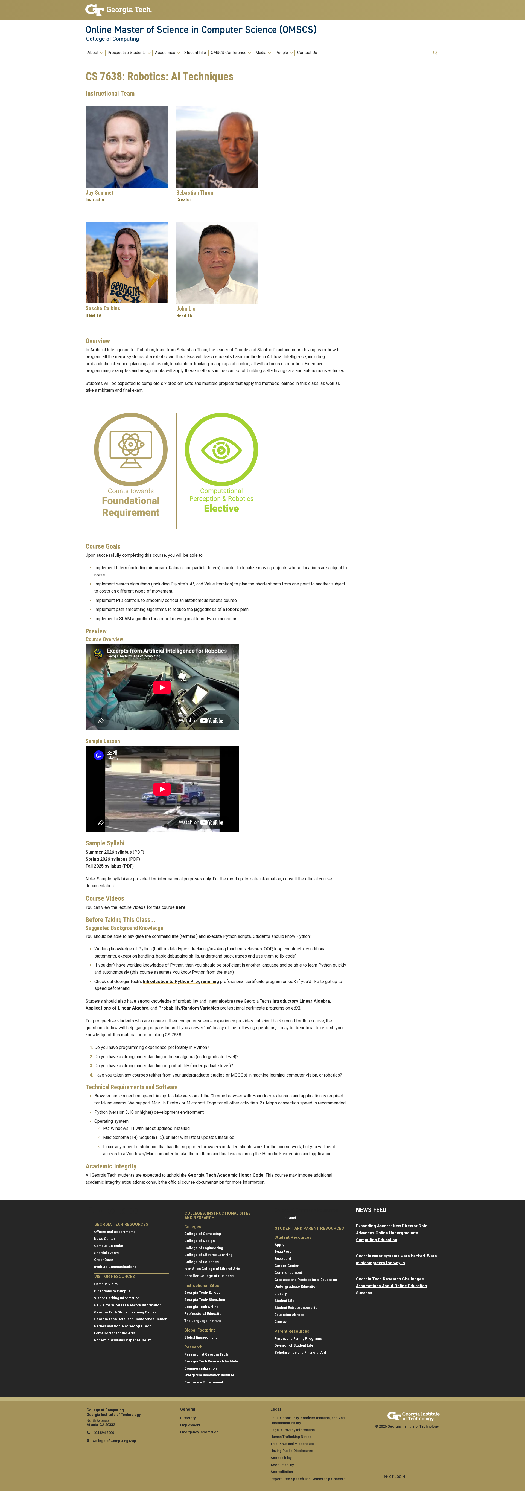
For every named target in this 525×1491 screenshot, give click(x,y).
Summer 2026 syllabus (109, 852)
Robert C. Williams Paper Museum (122, 1340)
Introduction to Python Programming (181, 981)
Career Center (287, 1266)
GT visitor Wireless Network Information (127, 1305)
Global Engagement (200, 1337)
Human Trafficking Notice (291, 1437)
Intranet (289, 1218)
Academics (165, 52)
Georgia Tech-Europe (202, 1292)
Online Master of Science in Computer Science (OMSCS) (200, 29)
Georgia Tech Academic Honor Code (226, 1175)
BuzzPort (283, 1251)
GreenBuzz (103, 1260)
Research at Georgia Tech (206, 1354)
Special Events (106, 1253)
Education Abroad (289, 1315)
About (93, 52)
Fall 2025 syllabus (103, 866)
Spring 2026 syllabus (107, 859)
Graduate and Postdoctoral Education (306, 1280)
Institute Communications (115, 1267)
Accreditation (281, 1472)
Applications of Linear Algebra (117, 1008)
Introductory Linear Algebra (301, 1001)
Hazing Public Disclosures (291, 1451)
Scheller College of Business (209, 1276)
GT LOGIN (397, 1477)
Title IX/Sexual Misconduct (292, 1444)
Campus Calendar (109, 1246)
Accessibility (280, 1458)
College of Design (199, 1241)
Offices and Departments (114, 1232)
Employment (190, 1425)
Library (281, 1294)
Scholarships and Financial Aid (300, 1352)
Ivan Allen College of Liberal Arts (212, 1269)
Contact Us (307, 52)
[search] (435, 53)
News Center (104, 1239)
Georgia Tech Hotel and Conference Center (130, 1319)
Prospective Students (127, 52)
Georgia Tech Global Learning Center (125, 1312)
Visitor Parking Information (116, 1298)
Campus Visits (106, 1284)
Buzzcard (283, 1259)
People (282, 52)
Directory (188, 1418)
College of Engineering (203, 1248)
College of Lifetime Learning (208, 1255)
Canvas (281, 1321)
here (181, 907)
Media (261, 52)
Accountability (282, 1465)
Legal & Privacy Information (292, 1430)
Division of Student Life (294, 1345)
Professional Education (203, 1314)
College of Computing (112, 39)
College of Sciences (201, 1262)
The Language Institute (203, 1321)
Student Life (195, 52)
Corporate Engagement (203, 1382)
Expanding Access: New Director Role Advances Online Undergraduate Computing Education (391, 1233)
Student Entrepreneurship (296, 1308)
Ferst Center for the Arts (114, 1333)
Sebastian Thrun (194, 192)
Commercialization (200, 1368)
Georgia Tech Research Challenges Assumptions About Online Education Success (391, 1286)
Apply (279, 1245)
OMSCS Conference (228, 52)
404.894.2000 (103, 1433)
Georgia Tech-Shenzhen (204, 1300)
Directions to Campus (112, 1291)
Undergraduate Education (296, 1286)
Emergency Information (199, 1432)
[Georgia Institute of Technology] (118, 7)
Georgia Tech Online (201, 1307)
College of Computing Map (114, 1441)
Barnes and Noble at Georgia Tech (122, 1326)
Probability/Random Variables (188, 1008)
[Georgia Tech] (413, 1416)
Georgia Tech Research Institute (211, 1361)
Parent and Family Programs (298, 1338)
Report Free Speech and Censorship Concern (307, 1479)
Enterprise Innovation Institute (209, 1375)
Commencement (288, 1272)
